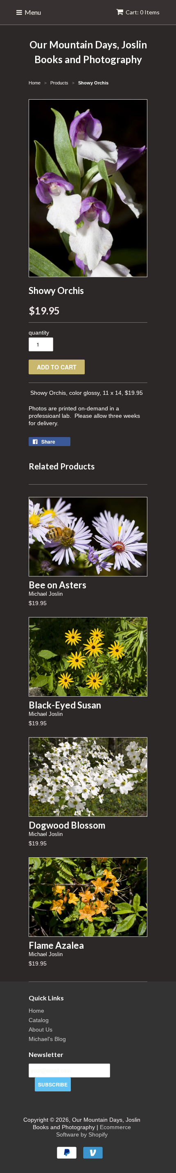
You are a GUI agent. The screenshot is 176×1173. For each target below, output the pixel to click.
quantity (39, 332)
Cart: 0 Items (143, 12)
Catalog (39, 1020)
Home (36, 1010)
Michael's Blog (47, 1039)
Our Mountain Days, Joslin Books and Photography (88, 52)
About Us (40, 1029)
